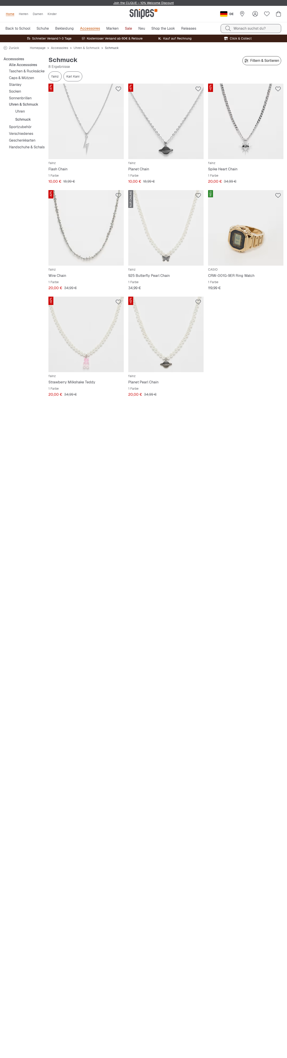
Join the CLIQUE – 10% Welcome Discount (143, 3)
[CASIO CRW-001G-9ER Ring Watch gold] (245, 228)
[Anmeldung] (255, 14)
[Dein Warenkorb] (278, 14)
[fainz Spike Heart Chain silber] (245, 121)
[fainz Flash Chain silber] (86, 121)
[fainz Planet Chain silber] (166, 121)
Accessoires (59, 48)
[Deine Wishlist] (267, 14)
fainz (55, 76)
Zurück (14, 48)
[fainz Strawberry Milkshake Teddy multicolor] (86, 334)
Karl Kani (72, 76)
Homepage (38, 48)
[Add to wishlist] (118, 89)
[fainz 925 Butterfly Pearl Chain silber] (166, 228)
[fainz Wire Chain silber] (86, 228)
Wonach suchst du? (249, 28)
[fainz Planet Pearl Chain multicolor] (166, 334)
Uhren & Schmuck (87, 48)
